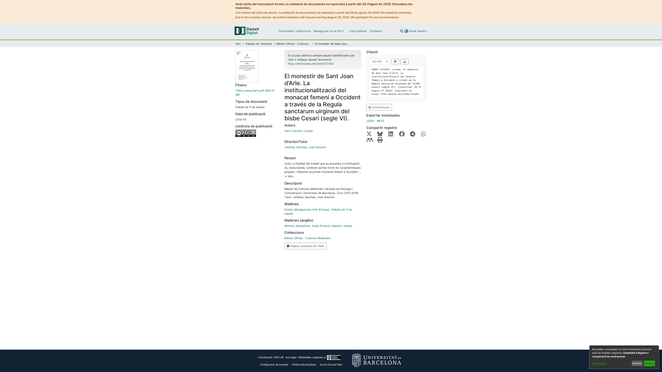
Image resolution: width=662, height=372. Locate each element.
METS (380, 121)
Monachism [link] (303, 226)
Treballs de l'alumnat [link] (258, 43)
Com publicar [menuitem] (358, 31)
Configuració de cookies (274, 364)
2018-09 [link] (240, 119)
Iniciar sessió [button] (417, 31)
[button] (402, 31)
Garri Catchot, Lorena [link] (298, 131)
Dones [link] (288, 209)
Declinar (637, 363)
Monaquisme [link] (302, 209)
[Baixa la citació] (404, 61)
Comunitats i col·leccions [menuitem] (295, 31)
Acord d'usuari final (331, 364)
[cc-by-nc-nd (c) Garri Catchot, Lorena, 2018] (257, 133)
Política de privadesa (304, 364)
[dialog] (624, 357)
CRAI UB (278, 357)
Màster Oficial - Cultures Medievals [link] (293, 43)
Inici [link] (238, 43)
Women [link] (289, 226)
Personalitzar (599, 363)
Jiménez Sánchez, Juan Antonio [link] (305, 147)
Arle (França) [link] (320, 209)
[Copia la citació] (395, 61)
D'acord (649, 363)
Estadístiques (380, 107)
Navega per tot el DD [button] (328, 31)
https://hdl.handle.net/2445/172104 (311, 63)
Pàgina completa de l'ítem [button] (306, 246)
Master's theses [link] (342, 226)
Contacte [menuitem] (375, 31)
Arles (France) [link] (321, 226)
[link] (257, 92)
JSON (370, 121)
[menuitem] (329, 31)
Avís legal (290, 357)
